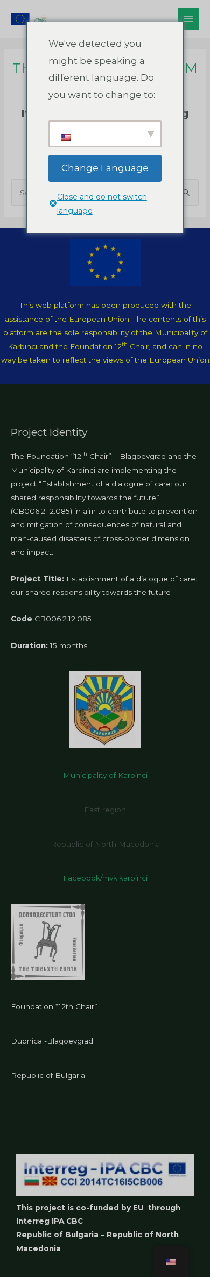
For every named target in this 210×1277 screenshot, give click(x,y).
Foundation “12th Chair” (54, 1006)
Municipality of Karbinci (105, 775)
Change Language (105, 167)
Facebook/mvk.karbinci (105, 878)
